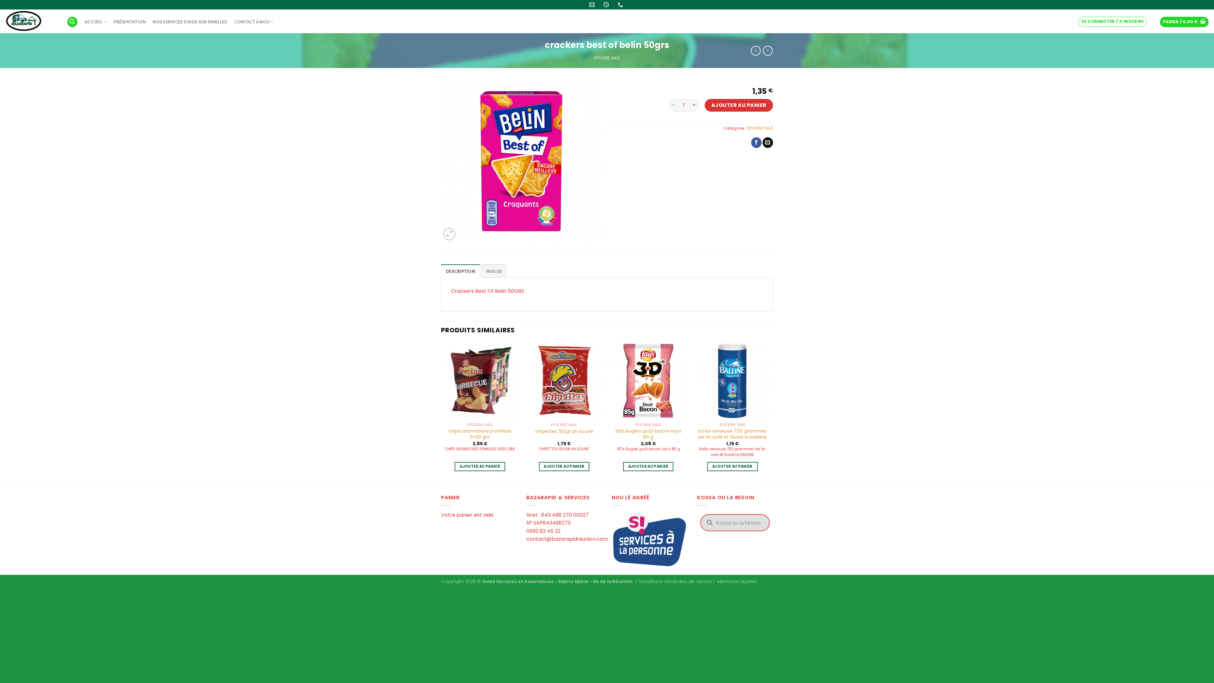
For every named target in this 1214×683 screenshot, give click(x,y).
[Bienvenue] (31, 21)
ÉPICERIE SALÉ (607, 58)
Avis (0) (493, 271)
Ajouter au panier (739, 105)
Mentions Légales (737, 581)
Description (460, 271)
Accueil (93, 21)
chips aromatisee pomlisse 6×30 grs (480, 434)
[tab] (460, 271)
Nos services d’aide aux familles (190, 21)
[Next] (771, 412)
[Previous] (441, 412)
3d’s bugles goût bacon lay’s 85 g (648, 434)
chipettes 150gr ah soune (564, 431)
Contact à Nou (251, 21)
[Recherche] (72, 22)
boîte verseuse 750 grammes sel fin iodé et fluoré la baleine (732, 434)
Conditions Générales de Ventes (675, 581)
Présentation (129, 21)
